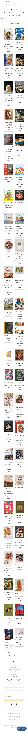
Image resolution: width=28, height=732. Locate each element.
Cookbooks (14, 23)
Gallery (14, 665)
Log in (7, 4)
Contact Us (14, 671)
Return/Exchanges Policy (14, 669)
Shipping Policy (14, 674)
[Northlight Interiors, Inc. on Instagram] (16, 9)
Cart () (13, 4)
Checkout (19, 4)
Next (15, 655)
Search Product (14, 667)
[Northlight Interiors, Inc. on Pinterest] (14, 9)
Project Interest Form (14, 676)
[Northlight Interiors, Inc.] (14, 14)
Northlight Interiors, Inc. (13, 725)
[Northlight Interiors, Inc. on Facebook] (11, 9)
